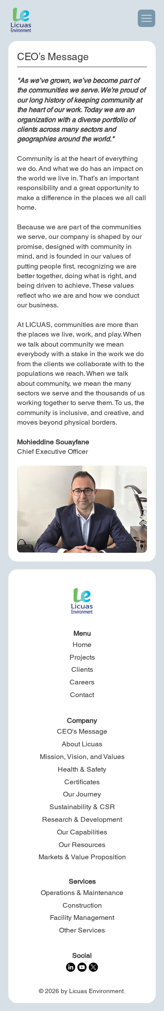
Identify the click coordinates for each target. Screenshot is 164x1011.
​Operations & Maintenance (82, 892)
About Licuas (82, 744)
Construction (82, 905)
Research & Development (82, 819)
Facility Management (82, 917)
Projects (82, 657)
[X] (93, 967)
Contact (82, 695)
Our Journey (82, 794)
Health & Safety (82, 769)
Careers (82, 682)
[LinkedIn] (70, 967)
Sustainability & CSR (82, 807)
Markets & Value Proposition (82, 857)
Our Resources (82, 845)
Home (82, 644)
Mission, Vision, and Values (82, 756)
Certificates (82, 782)
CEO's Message (82, 731)
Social (82, 955)
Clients (82, 669)
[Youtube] (82, 967)
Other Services (82, 930)
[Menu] (146, 18)
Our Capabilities (82, 832)
